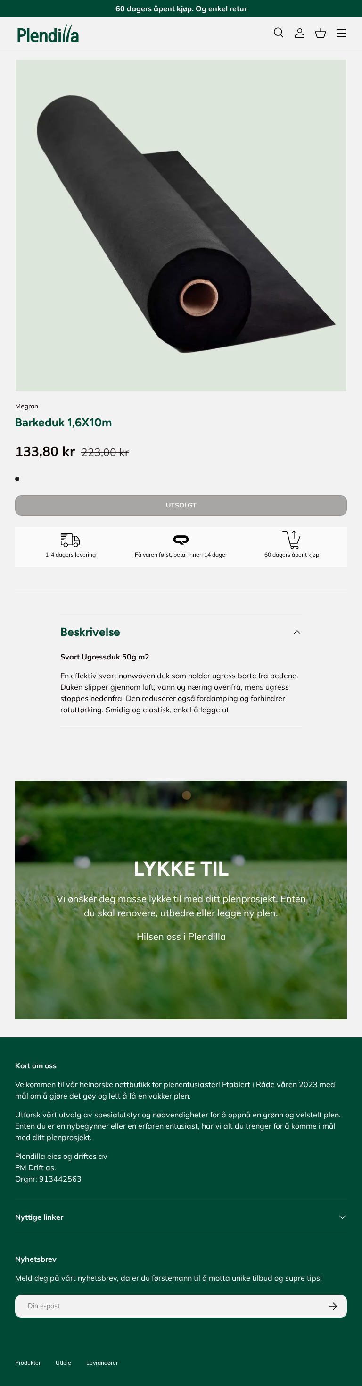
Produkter (28, 1362)
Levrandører (102, 1362)
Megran (26, 406)
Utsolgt (181, 505)
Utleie (63, 1362)
